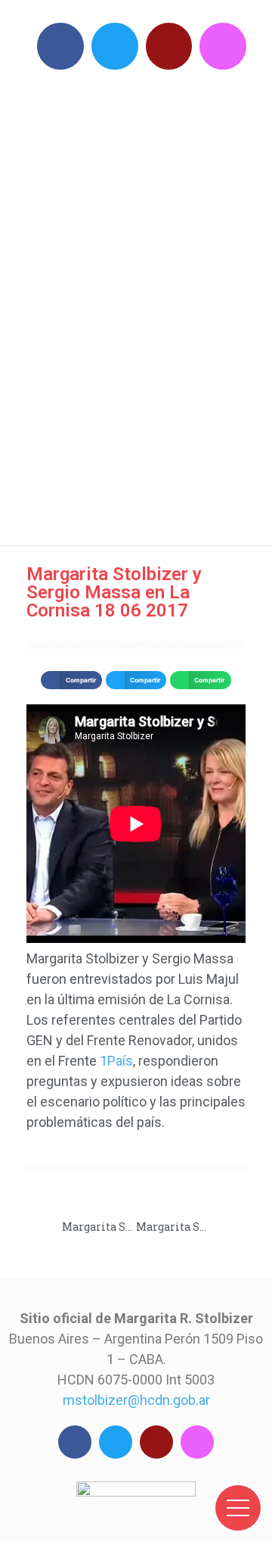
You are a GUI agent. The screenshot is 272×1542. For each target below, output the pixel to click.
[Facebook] (60, 46)
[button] (71, 680)
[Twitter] (114, 46)
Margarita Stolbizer (143, 303)
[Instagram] (222, 46)
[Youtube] (169, 46)
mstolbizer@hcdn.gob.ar (136, 1400)
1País (116, 1061)
